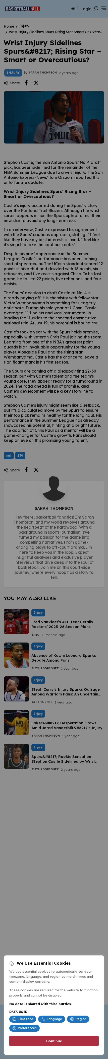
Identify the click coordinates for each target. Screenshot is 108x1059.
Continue (54, 1041)
